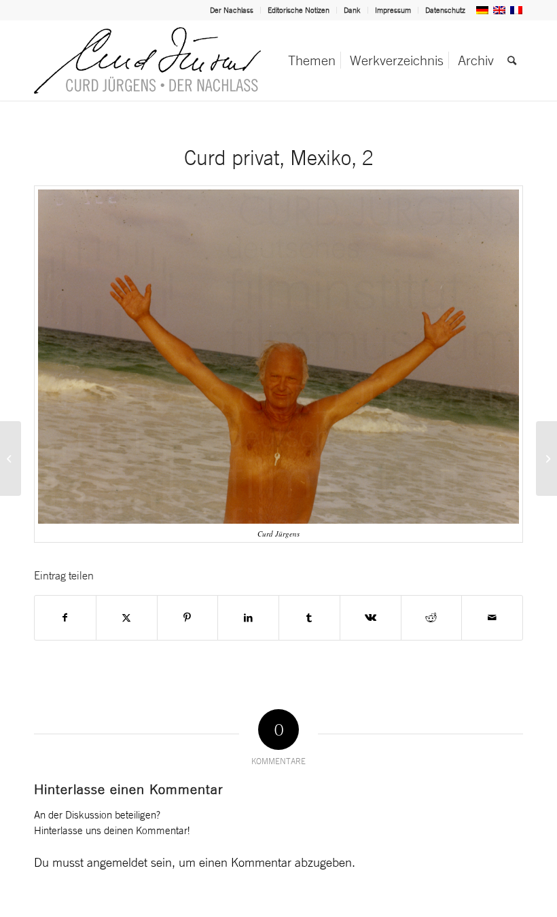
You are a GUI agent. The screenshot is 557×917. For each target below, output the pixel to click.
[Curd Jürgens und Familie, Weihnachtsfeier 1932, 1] (546, 458)
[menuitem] (232, 10)
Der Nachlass (231, 10)
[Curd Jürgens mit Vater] (10, 458)
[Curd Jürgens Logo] (147, 60)
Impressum (393, 10)
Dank (352, 10)
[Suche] (512, 60)
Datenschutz (445, 10)
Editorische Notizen (298, 10)
